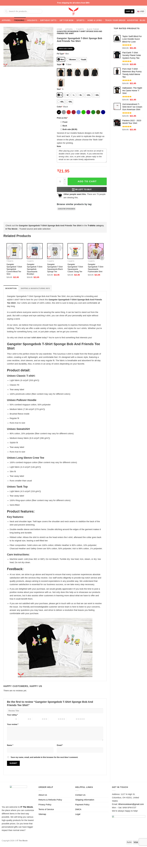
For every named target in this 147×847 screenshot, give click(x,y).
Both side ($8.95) (70, 129)
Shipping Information (84, 800)
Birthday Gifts (48, 20)
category (96, 225)
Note (59, 146)
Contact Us (80, 795)
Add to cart (87, 181)
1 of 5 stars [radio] (10, 719)
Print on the (62, 118)
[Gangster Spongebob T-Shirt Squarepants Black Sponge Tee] (55, 251)
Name (10, 745)
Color (59, 107)
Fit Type (60, 54)
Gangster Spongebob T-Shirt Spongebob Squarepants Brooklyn (34, 269)
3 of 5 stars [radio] (37, 719)
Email (60, 745)
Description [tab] (11, 288)
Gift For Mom (66, 20)
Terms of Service (46, 809)
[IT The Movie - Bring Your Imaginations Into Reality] (73, 11)
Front (65, 122)
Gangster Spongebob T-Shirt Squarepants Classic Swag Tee (75, 268)
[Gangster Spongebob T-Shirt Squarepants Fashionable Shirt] (95, 251)
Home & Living (95, 20)
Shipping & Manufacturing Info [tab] (35, 288)
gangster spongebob (66, 208)
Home (59, 29)
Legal (77, 814)
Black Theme (93, 29)
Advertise (132, 20)
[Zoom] (6, 63)
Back (65, 126)
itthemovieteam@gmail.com (131, 804)
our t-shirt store (34, 337)
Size (59, 89)
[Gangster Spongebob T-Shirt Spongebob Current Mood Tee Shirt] (14, 251)
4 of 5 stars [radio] (53, 719)
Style (60, 64)
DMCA (78, 809)
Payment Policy (82, 804)
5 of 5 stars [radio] (71, 719)
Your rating (12, 715)
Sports (80, 20)
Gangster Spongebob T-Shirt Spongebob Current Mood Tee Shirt (14, 269)
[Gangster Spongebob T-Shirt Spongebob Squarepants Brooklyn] (34, 251)
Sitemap (42, 814)
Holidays (32, 20)
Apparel (6, 20)
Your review (12, 724)
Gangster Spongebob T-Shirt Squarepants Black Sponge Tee (55, 268)
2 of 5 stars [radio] (23, 719)
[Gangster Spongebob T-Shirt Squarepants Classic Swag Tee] (75, 251)
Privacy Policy (44, 804)
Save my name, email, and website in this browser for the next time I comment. (44, 757)
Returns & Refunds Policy (50, 800)
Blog (142, 20)
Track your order (115, 20)
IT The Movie (26, 807)
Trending (19, 20)
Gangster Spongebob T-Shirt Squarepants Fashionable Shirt (95, 268)
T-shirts (80, 29)
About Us (42, 795)
